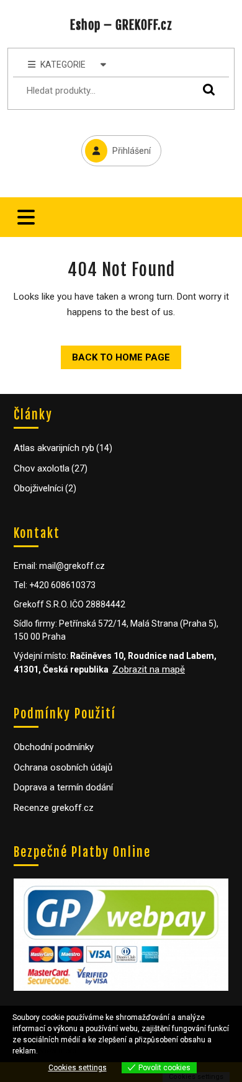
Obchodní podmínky (54, 747)
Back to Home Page (115, 354)
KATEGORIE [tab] (63, 64)
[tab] (26, 217)
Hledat (206, 89)
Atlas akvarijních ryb (54, 448)
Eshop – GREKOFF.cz (121, 25)
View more (58, 1051)
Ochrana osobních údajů (63, 767)
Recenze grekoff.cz (54, 807)
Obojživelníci (38, 488)
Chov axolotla (41, 468)
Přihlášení (116, 145)
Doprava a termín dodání (63, 787)
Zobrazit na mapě (148, 669)
